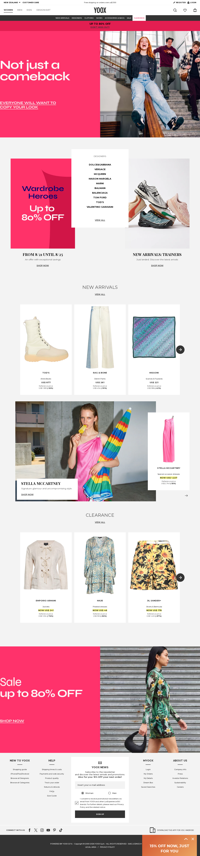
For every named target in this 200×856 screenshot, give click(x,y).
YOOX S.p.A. (100, 844)
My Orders (148, 774)
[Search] (175, 10)
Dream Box (148, 782)
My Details (148, 778)
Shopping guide (20, 769)
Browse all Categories (19, 782)
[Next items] (180, 349)
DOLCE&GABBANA (100, 164)
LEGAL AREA (90, 847)
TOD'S (100, 202)
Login (148, 769)
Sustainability (180, 782)
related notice (99, 807)
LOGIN (192, 3)
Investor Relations (180, 778)
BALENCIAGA (100, 192)
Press (180, 774)
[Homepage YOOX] (100, 10)
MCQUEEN (100, 174)
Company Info (180, 769)
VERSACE (100, 169)
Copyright (78, 844)
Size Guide (52, 796)
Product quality (52, 778)
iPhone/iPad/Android (20, 774)
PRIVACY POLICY (107, 847)
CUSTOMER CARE (30, 2)
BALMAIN (100, 188)
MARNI (100, 183)
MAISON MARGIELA (100, 178)
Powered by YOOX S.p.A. (61, 844)
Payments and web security (52, 774)
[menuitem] (8, 10)
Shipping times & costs (52, 769)
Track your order (52, 782)
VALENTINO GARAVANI (100, 207)
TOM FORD (100, 197)
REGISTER (181, 2)
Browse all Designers (20, 778)
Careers (180, 787)
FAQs (52, 791)
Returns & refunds (52, 787)
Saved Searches (148, 787)
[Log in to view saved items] (185, 10)
